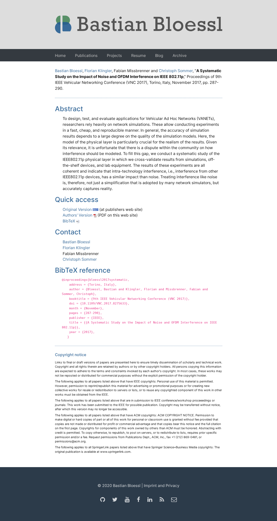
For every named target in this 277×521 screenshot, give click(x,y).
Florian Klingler (98, 70)
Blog (159, 55)
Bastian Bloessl (69, 70)
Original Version (78, 209)
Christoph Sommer (176, 70)
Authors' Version (78, 215)
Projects (114, 55)
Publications (86, 55)
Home (60, 55)
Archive (180, 55)
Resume (138, 55)
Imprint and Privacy (161, 485)
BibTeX (69, 221)
